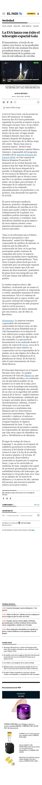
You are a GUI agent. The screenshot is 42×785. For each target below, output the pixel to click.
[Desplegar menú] (4, 13)
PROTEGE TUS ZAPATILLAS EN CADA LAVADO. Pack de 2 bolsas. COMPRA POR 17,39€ (29, 759)
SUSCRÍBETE (31, 13)
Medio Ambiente (26, 26)
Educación (17, 26)
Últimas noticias (8, 604)
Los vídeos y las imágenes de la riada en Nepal (19, 663)
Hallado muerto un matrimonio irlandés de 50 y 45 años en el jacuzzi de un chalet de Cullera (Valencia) (21, 667)
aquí (33, 530)
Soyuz (25, 345)
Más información (6, 525)
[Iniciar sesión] (38, 13)
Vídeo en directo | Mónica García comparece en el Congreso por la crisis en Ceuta (21, 616)
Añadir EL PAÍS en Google (13, 107)
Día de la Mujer (7, 26)
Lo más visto (7, 642)
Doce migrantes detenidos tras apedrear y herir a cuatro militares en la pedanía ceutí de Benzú (20, 631)
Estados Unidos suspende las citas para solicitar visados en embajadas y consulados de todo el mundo (21, 673)
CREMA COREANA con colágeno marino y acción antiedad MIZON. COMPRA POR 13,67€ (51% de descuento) (21, 726)
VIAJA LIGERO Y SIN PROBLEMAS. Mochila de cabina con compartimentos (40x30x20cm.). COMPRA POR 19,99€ (29, 748)
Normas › (37, 505)
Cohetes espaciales (13, 515)
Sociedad (8, 20)
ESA (3, 515)
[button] (21, 72)
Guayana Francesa (26, 515)
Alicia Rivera (21, 93)
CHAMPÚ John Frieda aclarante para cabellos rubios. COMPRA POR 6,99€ (29, 735)
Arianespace (8, 320)
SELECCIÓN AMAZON (21, 695)
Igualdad (36, 26)
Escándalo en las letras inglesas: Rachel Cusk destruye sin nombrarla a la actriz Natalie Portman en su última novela (22, 657)
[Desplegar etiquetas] (38, 515)
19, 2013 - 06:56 (23, 96)
